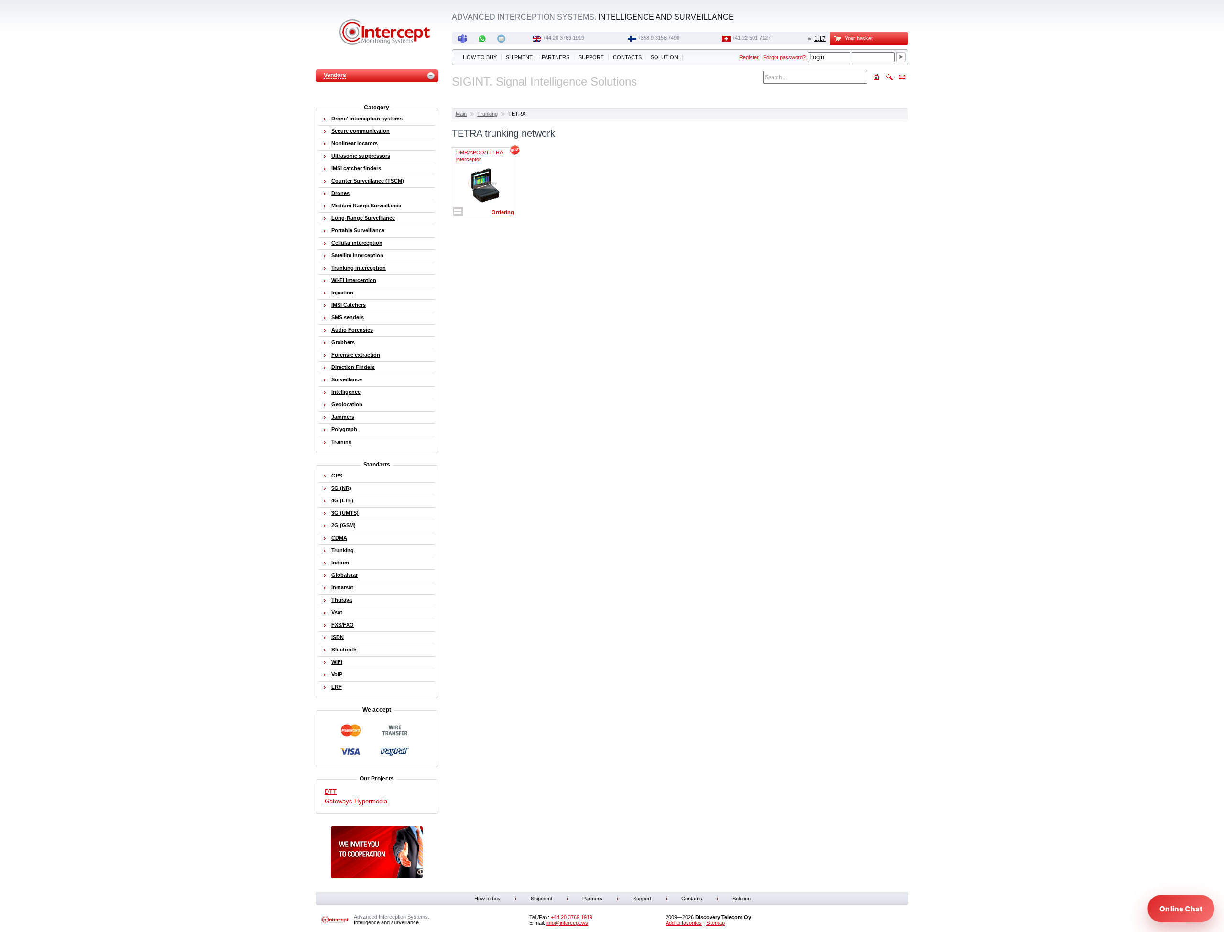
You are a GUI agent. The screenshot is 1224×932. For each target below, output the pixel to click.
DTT (331, 791)
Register (749, 57)
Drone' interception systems (367, 118)
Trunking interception (358, 268)
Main (461, 114)
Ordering (503, 212)
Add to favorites (684, 923)
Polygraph (344, 429)
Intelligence (346, 392)
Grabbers (343, 342)
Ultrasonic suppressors (360, 156)
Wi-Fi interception (353, 280)
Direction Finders (353, 367)
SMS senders (347, 317)
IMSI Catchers (348, 305)
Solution (664, 57)
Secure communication (360, 131)
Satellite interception (357, 255)
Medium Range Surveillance (366, 205)
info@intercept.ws (567, 923)
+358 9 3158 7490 (658, 38)
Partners (555, 57)
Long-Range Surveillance (363, 218)
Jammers (342, 417)
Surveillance (346, 379)
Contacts (627, 57)
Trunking (487, 114)
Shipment (519, 57)
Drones (340, 193)
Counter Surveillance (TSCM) (367, 181)
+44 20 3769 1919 (563, 38)
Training (341, 441)
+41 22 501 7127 (751, 38)
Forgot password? (784, 57)
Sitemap (715, 923)
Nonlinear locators (354, 143)
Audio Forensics (352, 330)
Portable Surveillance (357, 230)
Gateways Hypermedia (356, 801)
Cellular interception (356, 243)
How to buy (480, 57)
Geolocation (346, 404)
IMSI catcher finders (356, 168)
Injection (342, 292)
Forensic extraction (355, 355)
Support (591, 57)
